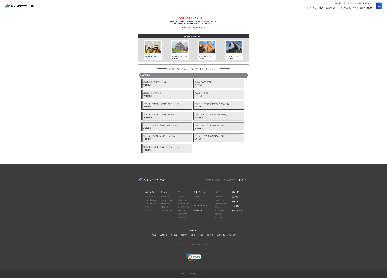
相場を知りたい (183, 200)
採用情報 (235, 201)
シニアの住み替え (346, 8)
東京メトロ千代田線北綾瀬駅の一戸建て (159, 116)
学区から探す (165, 207)
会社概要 (235, 197)
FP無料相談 (218, 197)
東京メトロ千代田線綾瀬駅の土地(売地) (159, 137)
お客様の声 (198, 210)
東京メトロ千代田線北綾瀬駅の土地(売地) (212, 105)
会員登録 (235, 206)
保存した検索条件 (356, 3)
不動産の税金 (182, 217)
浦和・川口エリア (150, 200)
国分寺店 (210, 235)
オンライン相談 (220, 210)
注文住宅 (197, 197)
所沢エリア (148, 207)
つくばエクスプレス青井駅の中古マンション (161, 126)
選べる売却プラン (183, 207)
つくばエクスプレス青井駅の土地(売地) (211, 116)
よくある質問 (219, 217)
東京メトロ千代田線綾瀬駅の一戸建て (210, 137)
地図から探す (165, 203)
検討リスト (346, 3)
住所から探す (165, 197)
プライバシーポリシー (193, 244)
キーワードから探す (167, 210)
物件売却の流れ (183, 210)
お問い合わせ (237, 211)
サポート (355, 8)
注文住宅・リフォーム (332, 8)
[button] (193, 257)
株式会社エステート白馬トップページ (193, 27)
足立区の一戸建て (202, 94)
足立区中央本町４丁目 (179, 56)
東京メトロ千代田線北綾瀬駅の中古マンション (162, 105)
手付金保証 (218, 214)
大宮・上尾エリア (150, 203)
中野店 (201, 235)
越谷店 (193, 235)
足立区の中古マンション (153, 94)
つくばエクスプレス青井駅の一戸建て (210, 126)
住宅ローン (218, 207)
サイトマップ (208, 244)
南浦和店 (184, 235)
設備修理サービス (220, 200)
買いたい (315, 8)
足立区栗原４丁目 (151, 56)
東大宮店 (174, 235)
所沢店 (154, 235)
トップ (309, 8)
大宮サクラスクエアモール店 (226, 235)
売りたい (322, 8)
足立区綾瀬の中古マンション (155, 83)
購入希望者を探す (183, 203)
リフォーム (197, 200)
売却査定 (181, 197)
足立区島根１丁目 (205, 56)
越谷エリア (148, 210)
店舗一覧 (362, 8)
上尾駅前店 (163, 235)
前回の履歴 (338, 3)
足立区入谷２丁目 (232, 56)
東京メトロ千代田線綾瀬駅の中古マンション (161, 148)
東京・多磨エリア (150, 197)
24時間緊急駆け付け (221, 203)
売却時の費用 (182, 214)
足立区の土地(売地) (203, 83)
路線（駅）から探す (167, 200)
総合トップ (178, 244)
